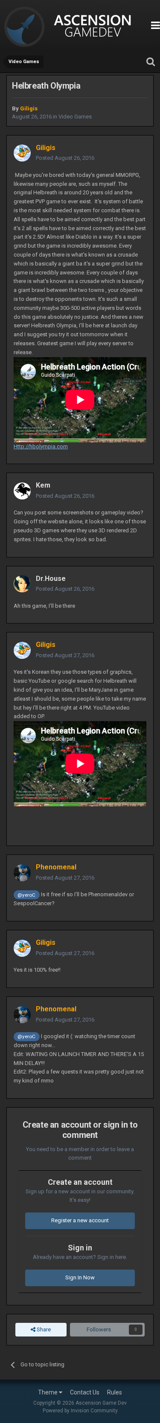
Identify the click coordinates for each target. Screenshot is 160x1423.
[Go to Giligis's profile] (22, 153)
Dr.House (51, 578)
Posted (65, 158)
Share (43, 1329)
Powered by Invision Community (80, 1411)
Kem (43, 485)
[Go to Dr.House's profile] (22, 583)
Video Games (75, 116)
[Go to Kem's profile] (22, 490)
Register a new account (80, 1220)
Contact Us (84, 1392)
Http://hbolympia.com (41, 446)
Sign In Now (80, 1277)
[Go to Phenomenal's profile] (22, 872)
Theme (48, 1392)
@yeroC (26, 895)
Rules (114, 1392)
